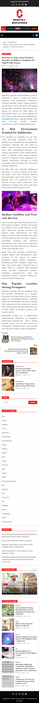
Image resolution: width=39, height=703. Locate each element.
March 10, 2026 (21, 388)
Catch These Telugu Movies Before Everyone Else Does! (25, 385)
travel (4, 518)
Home (4, 477)
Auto (3, 416)
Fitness (4, 453)
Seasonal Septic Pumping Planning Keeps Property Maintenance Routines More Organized (25, 611)
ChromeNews (31, 699)
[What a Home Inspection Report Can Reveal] (8, 624)
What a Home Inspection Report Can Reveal (17, 541)
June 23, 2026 (21, 686)
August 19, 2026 (22, 616)
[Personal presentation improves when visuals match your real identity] (8, 370)
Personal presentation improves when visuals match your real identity (25, 371)
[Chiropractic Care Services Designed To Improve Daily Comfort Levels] (8, 681)
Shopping (5, 505)
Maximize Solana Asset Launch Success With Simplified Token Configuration (17, 546)
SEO (3, 501)
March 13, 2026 (21, 375)
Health (4, 473)
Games (4, 461)
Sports (4, 510)
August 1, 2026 (21, 643)
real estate (5, 497)
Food (3, 457)
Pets (3, 493)
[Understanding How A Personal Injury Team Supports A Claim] (8, 653)
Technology (6, 514)
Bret (4, 66)
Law (3, 485)
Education (5, 433)
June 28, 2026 (21, 673)
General (4, 465)
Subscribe (36, 35)
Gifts (3, 469)
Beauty (4, 420)
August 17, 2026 (14, 592)
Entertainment (6, 54)
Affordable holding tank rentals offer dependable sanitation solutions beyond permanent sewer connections (19, 559)
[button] (2, 35)
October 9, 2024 (13, 66)
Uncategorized (7, 522)
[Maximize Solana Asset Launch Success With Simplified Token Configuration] (8, 639)
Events (4, 445)
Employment (6, 437)
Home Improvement (9, 481)
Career (4, 429)
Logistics (5, 489)
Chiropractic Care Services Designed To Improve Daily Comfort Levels (25, 681)
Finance (4, 449)
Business (5, 425)
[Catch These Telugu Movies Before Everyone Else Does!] (8, 385)
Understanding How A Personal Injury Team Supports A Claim (26, 653)
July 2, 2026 (20, 657)
